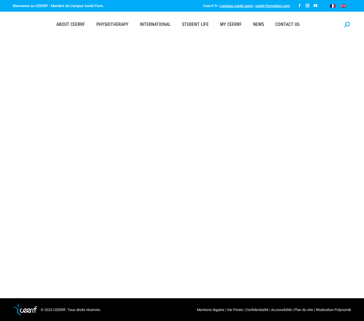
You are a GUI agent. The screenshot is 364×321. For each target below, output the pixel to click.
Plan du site (303, 310)
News (64, 247)
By (155, 247)
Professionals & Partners (91, 247)
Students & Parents (128, 247)
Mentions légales (210, 310)
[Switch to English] (343, 5)
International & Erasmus (39, 247)
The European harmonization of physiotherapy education (85, 236)
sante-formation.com (272, 6)
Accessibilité (281, 310)
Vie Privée (235, 310)
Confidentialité (256, 310)
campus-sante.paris (236, 6)
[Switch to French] (332, 5)
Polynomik (342, 310)
